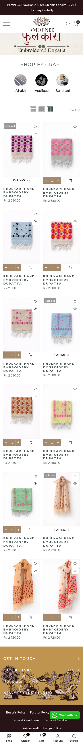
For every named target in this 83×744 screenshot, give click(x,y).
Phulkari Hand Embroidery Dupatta (19, 192)
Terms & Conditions (25, 720)
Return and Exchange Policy (41, 728)
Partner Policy (39, 712)
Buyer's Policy (15, 712)
